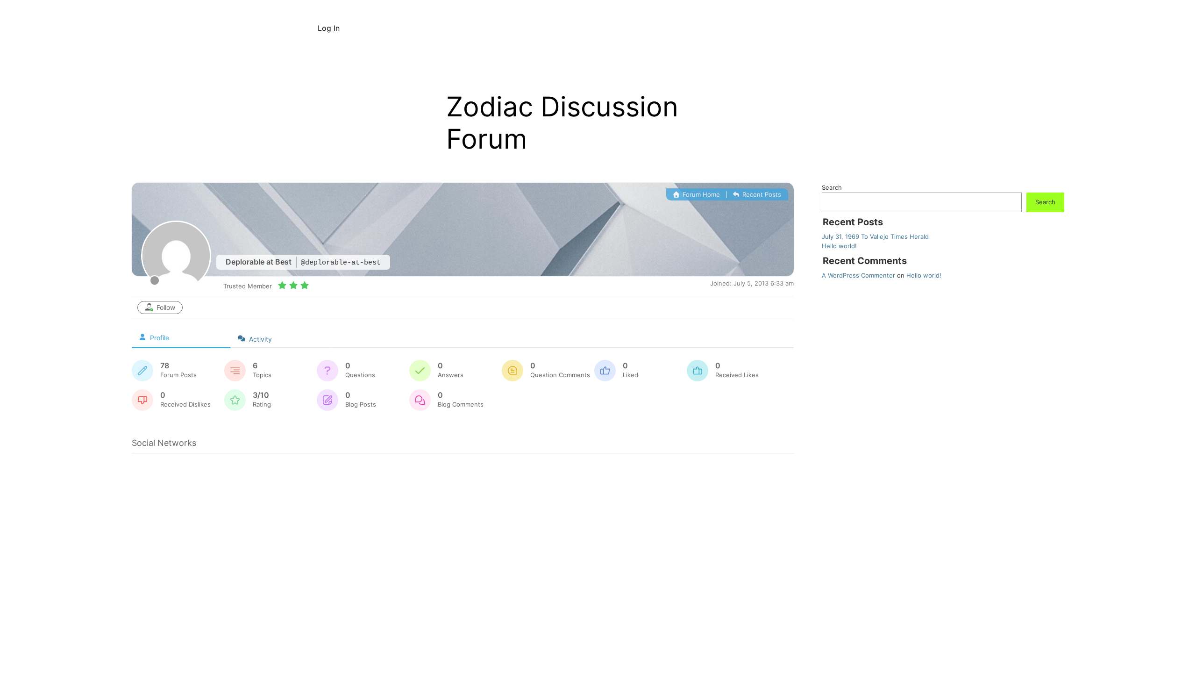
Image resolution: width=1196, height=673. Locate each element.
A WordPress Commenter (858, 275)
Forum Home (700, 194)
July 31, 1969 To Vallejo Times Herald (875, 236)
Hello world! (839, 246)
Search (832, 187)
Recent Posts (760, 194)
